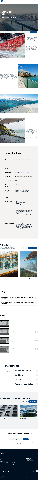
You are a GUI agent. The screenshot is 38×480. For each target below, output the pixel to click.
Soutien (13, 458)
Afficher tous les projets (32, 248)
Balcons (16, 172)
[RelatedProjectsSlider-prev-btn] (23, 248)
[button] (37, 266)
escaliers (27, 172)
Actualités (7, 458)
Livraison (13, 464)
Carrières (1, 461)
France (29, 471)
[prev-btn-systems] (24, 401)
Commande (13, 460)
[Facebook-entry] (0, 471)
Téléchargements (8, 460)
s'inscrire (25, 439)
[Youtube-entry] (8, 471)
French (34, 471)
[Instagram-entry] (5, 471)
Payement (13, 462)
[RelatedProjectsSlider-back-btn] (26, 248)
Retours (13, 466)
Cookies (24, 476)
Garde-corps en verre (4, 71)
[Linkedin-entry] (3, 471)
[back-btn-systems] (26, 401)
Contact (1, 463)
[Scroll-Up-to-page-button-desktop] (37, 471)
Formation (7, 462)
